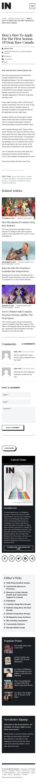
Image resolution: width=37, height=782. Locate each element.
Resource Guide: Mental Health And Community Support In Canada (17, 594)
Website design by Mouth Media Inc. (12, 777)
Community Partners (15, 624)
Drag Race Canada (23, 181)
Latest (6, 53)
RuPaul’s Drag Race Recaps (18, 614)
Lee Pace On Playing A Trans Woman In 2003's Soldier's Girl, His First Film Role (23, 672)
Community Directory (9, 772)
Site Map (11, 771)
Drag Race (12, 181)
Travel (33, 772)
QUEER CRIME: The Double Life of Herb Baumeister (21, 659)
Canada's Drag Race (16, 19)
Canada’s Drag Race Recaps (18, 604)
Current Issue (26, 771)
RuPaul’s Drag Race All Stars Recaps (18, 609)
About (10, 774)
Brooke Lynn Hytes (18, 176)
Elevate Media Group (15, 628)
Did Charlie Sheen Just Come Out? (22, 646)
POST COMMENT (12, 428)
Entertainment (26, 51)
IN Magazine (7, 56)
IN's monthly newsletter (17, 621)
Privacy (18, 771)
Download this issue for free (18, 548)
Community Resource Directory (16, 587)
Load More (9, 448)
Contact (25, 774)
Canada (28, 176)
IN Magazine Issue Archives (18, 617)
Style (4, 774)
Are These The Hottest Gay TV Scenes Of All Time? (22, 695)
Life (19, 772)
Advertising (17, 774)
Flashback (10, 601)
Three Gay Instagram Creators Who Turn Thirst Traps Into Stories (23, 683)
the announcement (13, 75)
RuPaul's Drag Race (9, 183)
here (24, 112)
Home (4, 19)
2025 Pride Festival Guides (18, 583)
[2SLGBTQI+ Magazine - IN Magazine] (6, 6)
